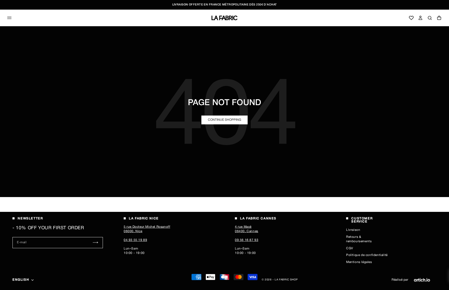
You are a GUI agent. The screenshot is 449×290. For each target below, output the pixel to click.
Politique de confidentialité (367, 255)
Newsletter (30, 218)
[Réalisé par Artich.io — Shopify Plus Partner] (422, 279)
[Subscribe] (95, 243)
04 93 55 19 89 (135, 240)
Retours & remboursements (359, 239)
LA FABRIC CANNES (258, 218)
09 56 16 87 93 (246, 240)
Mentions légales (359, 262)
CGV (349, 248)
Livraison (353, 229)
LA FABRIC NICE (144, 218)
